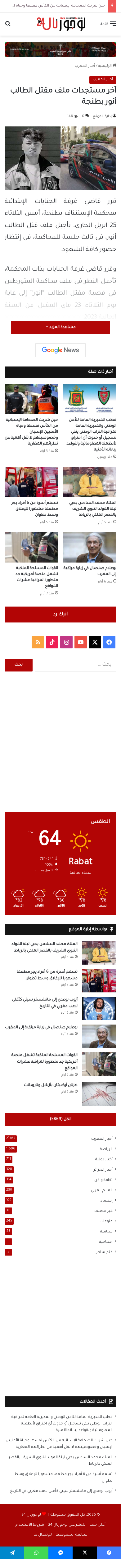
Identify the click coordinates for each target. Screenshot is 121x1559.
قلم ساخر (104, 1252)
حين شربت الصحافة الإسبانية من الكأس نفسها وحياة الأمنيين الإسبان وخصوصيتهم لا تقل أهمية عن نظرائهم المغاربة (31, 432)
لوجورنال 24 (31, 1515)
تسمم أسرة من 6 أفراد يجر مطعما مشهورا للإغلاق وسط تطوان (34, 509)
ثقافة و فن (103, 1180)
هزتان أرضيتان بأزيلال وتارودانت (51, 1085)
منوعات (106, 1221)
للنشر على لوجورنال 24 (66, 1525)
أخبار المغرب (85, 66)
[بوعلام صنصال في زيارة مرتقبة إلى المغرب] (89, 547)
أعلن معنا (97, 1525)
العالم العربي (102, 1190)
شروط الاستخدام (30, 1525)
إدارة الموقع (102, 116)
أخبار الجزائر (103, 1170)
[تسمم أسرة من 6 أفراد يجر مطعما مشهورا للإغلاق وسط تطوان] (31, 482)
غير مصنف (103, 1211)
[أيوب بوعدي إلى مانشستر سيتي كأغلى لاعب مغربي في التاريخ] (99, 1008)
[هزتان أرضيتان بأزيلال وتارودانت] (99, 1094)
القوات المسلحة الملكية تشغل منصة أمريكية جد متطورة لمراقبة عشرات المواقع (44, 1062)
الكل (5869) (60, 1119)
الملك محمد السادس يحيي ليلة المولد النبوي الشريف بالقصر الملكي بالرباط (92, 509)
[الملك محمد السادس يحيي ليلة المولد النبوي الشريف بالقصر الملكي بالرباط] (89, 482)
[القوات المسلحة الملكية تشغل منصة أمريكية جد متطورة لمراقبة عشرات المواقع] (31, 547)
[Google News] (60, 350)
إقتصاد (107, 1201)
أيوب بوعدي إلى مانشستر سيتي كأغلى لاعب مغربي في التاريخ (61, 1491)
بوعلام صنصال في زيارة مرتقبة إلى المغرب (41, 1027)
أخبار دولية (104, 1160)
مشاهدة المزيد (62, 327)
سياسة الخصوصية (71, 1535)
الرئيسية (105, 66)
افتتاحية (106, 1242)
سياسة (106, 1232)
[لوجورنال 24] (60, 24)
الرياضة (106, 1149)
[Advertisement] (60, 742)
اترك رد (60, 614)
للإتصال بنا (43, 1535)
